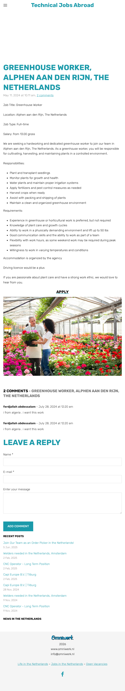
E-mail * (8, 472)
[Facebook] (62, 674)
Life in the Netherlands (33, 664)
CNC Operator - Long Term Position (26, 564)
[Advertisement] (62, 35)
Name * (8, 454)
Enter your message (16, 489)
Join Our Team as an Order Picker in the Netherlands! (38, 543)
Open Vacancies (96, 664)
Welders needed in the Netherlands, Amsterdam (35, 553)
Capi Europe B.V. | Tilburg (19, 574)
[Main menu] (5, 5)
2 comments (45, 95)
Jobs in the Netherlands (67, 664)
